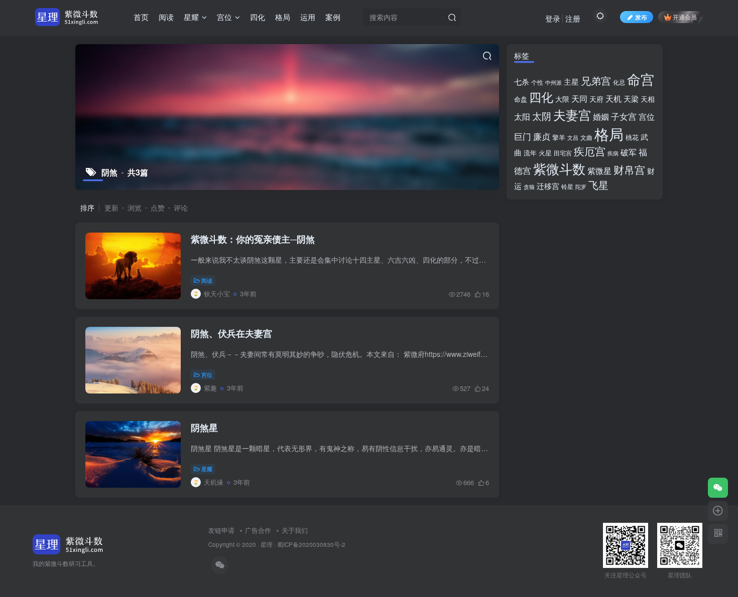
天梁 (631, 98)
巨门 (522, 136)
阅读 (206, 280)
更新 (111, 208)
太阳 (522, 116)
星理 (267, 544)
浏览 (135, 208)
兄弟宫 (596, 80)
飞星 (598, 185)
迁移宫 (548, 185)
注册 (572, 18)
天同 (579, 98)
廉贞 (541, 136)
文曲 (586, 137)
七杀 (521, 81)
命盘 (520, 99)
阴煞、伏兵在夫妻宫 (231, 333)
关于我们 (295, 530)
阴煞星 (204, 427)
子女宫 (624, 116)
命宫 (640, 79)
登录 (552, 18)
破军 (629, 152)
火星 (545, 152)
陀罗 (580, 186)
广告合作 (258, 530)
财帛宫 (629, 169)
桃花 (632, 137)
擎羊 (558, 137)
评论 (181, 208)
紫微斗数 (559, 168)
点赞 (158, 208)
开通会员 (685, 17)
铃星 (567, 186)
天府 (596, 99)
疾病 (613, 153)
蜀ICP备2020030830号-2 (311, 544)
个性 (537, 82)
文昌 (572, 137)
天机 (613, 98)
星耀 (206, 469)
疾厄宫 (589, 150)
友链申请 (221, 530)
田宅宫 (563, 153)
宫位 (206, 374)
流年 (530, 152)
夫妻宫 (572, 114)
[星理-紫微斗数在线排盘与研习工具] (68, 543)
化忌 (619, 82)
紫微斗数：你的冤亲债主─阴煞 (253, 239)
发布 (641, 17)
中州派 (553, 82)
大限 (562, 99)
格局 (609, 133)
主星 (571, 81)
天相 (648, 99)
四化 (541, 96)
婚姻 (601, 116)
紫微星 (599, 170)
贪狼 (529, 186)
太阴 (541, 115)
